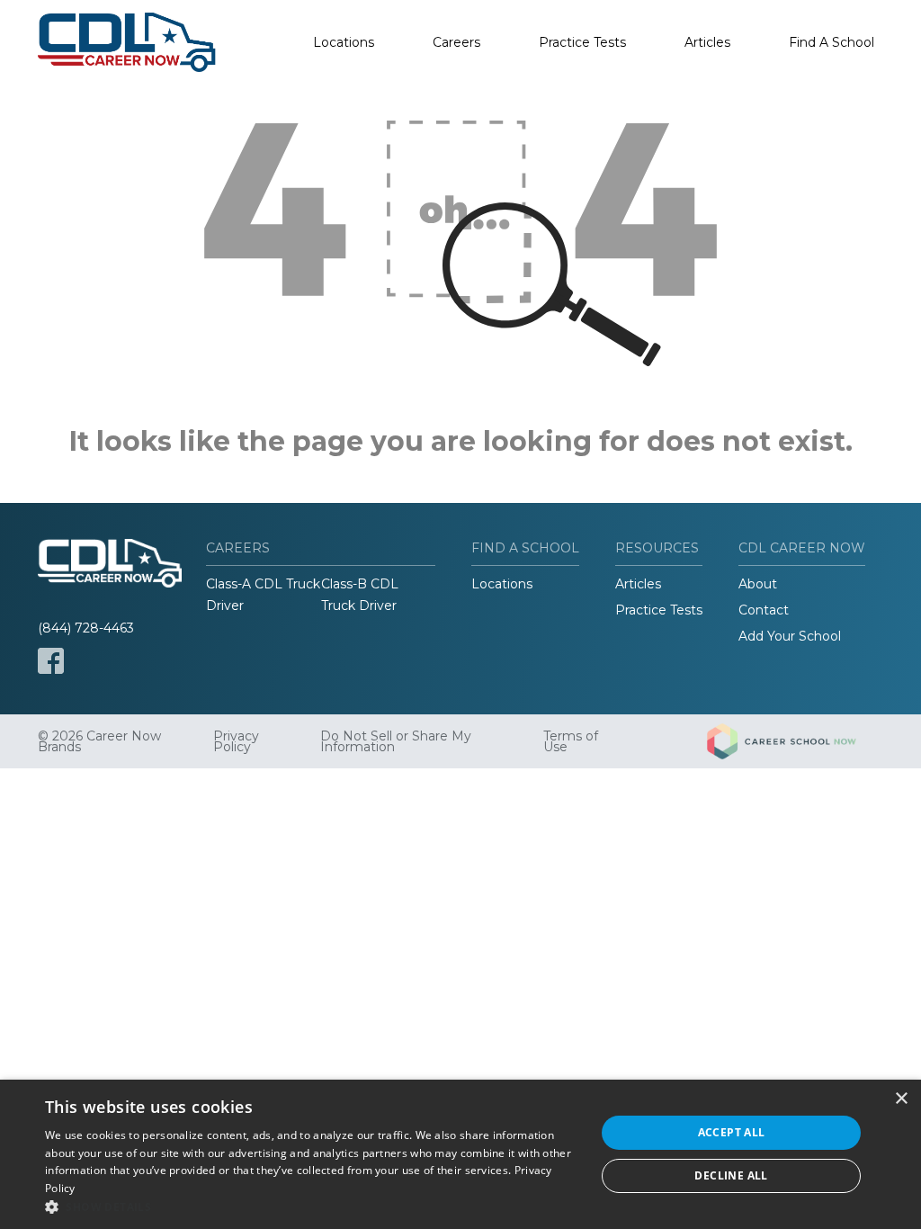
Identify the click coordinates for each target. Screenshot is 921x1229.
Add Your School (789, 636)
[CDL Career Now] (128, 42)
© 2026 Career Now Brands (99, 741)
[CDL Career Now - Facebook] (51, 661)
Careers (456, 42)
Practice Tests (582, 42)
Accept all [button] (731, 1132)
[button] (312, 1207)
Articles (707, 42)
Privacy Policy (236, 741)
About (757, 584)
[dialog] (460, 1154)
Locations (343, 42)
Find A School (831, 42)
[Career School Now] (795, 741)
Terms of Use (570, 741)
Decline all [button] (730, 1175)
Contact (763, 610)
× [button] (901, 1099)
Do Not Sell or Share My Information (395, 741)
